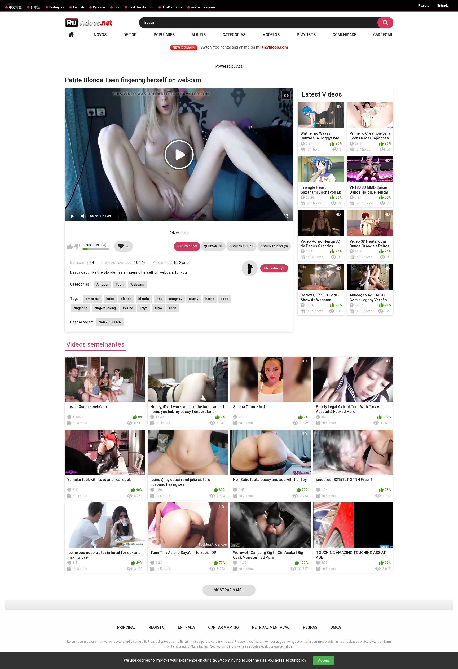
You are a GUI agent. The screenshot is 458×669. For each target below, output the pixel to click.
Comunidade (344, 35)
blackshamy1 (274, 268)
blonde (126, 299)
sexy (224, 299)
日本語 (35, 7)
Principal (71, 34)
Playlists (306, 35)
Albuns (199, 35)
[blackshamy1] (250, 268)
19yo (143, 308)
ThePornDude (172, 7)
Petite (128, 308)
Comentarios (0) (274, 246)
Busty (194, 299)
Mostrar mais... (229, 590)
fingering (80, 308)
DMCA (336, 627)
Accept (323, 660)
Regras (310, 627)
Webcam (137, 284)
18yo (158, 308)
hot (159, 299)
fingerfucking (105, 308)
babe (110, 299)
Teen (120, 284)
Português (56, 7)
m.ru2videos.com (272, 47)
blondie (144, 299)
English (78, 7)
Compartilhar (241, 246)
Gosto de (70, 246)
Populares (164, 35)
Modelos (271, 35)
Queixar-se (213, 246)
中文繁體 (15, 7)
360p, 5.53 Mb (110, 322)
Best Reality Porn (141, 7)
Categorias (234, 35)
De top (130, 35)
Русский (99, 7)
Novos (100, 35)
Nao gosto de (77, 246)
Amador (102, 284)
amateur (92, 299)
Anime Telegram (203, 7)
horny (209, 299)
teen (172, 308)
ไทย (117, 7)
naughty (175, 299)
